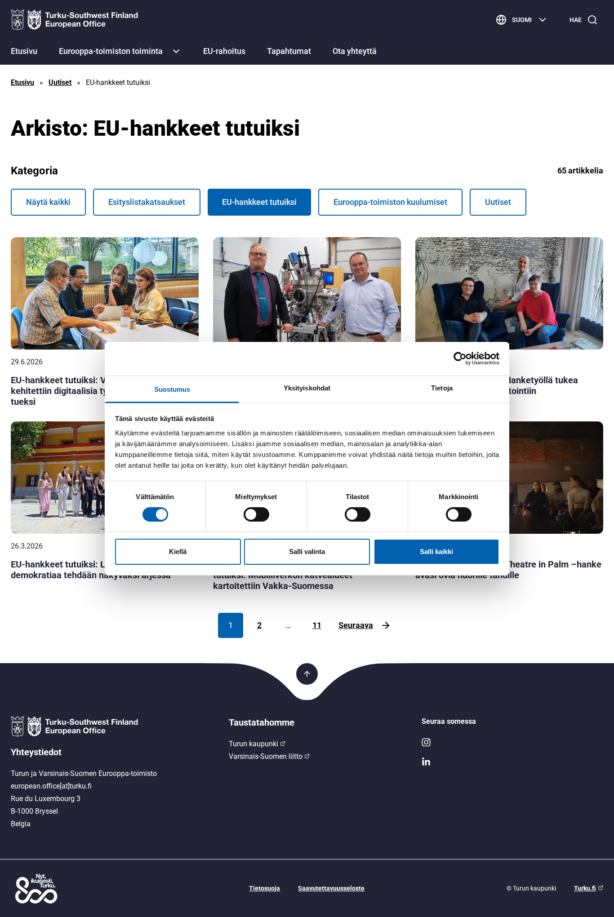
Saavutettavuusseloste (331, 888)
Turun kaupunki (253, 744)
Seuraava (355, 625)
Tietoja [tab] (442, 387)
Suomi (522, 19)
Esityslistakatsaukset (146, 202)
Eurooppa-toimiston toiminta (111, 51)
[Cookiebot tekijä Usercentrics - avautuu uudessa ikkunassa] (460, 358)
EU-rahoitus (224, 51)
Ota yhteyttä (355, 51)
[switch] (256, 514)
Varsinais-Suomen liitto (266, 756)
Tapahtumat (289, 51)
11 (316, 625)
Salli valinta (307, 551)
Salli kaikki (436, 551)
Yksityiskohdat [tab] (307, 387)
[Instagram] (512, 742)
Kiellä (178, 551)
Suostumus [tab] (172, 389)
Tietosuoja (264, 888)
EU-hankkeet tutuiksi (259, 202)
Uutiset (60, 82)
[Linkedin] (512, 762)
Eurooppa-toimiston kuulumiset (390, 202)
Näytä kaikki (48, 202)
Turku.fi (585, 888)
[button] (176, 51)
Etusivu (24, 51)
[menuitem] (24, 52)
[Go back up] (307, 674)
